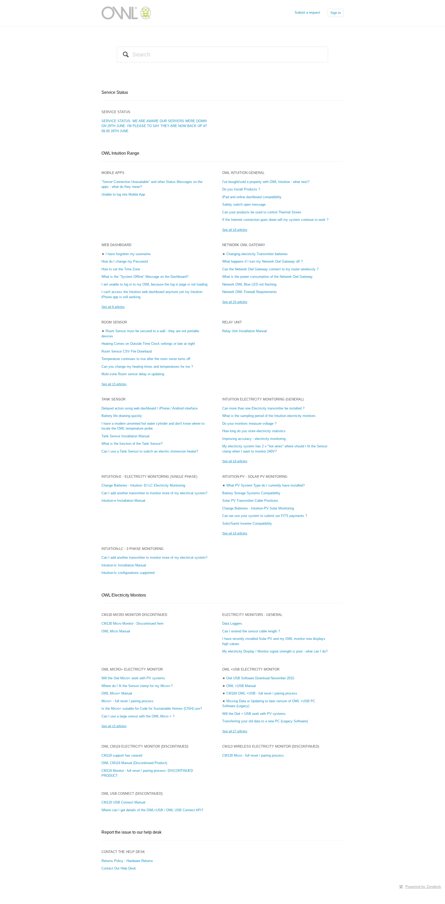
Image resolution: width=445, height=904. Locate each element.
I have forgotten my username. (128, 254)
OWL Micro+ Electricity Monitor (132, 669)
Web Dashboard (116, 245)
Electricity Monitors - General (252, 615)
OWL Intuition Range (120, 153)
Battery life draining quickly (121, 416)
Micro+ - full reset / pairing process (127, 701)
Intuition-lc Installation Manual (123, 565)
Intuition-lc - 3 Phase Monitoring (132, 549)
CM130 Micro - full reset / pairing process (253, 755)
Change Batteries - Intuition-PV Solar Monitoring (258, 508)
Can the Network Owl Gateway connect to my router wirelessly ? (270, 269)
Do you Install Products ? (241, 189)
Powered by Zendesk (423, 886)
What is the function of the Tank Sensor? (131, 444)
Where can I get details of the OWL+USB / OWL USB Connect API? (152, 810)
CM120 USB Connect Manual (123, 802)
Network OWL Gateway (243, 245)
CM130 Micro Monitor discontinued (134, 615)
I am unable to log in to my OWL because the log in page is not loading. (154, 284)
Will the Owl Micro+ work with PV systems (133, 678)
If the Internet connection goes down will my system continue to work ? (275, 220)
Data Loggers (232, 623)
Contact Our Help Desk (118, 868)
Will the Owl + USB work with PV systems (254, 714)
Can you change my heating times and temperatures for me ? (147, 367)
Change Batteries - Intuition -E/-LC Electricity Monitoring (143, 485)
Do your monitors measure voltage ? (249, 423)
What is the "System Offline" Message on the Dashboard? (144, 277)
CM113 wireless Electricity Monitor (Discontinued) (270, 746)
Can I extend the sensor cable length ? (251, 631)
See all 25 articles (234, 302)
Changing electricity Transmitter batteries (257, 254)
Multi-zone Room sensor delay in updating (132, 374)
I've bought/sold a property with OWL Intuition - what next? (265, 182)
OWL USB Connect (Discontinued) (131, 794)
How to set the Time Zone (120, 269)
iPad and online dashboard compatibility (251, 197)
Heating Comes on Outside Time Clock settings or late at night (148, 344)
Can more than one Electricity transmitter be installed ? (263, 408)
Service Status (114, 92)
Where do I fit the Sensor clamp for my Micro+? (137, 686)
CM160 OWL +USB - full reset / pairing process (261, 693)
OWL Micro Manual (115, 631)
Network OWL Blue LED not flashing (249, 284)
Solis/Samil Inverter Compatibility (247, 523)
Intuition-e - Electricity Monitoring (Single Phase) (149, 477)
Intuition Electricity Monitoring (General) (263, 399)
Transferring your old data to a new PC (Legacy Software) (265, 721)
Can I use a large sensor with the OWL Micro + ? (137, 716)
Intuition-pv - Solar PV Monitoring (254, 477)
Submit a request (307, 12)
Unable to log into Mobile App (123, 194)
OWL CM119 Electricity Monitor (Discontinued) (144, 746)
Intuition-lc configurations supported (128, 573)
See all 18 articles (234, 230)
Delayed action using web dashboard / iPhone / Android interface (149, 408)
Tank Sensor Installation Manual (125, 436)
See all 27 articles (234, 731)
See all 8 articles (113, 307)
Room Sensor (114, 322)
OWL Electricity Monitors (123, 595)
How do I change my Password (124, 261)
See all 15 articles (113, 384)
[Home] (126, 12)
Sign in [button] (335, 13)
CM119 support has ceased (121, 755)
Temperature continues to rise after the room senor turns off (145, 359)
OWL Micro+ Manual (116, 693)
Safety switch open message (244, 204)
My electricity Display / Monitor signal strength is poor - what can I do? (275, 651)
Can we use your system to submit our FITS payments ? (264, 516)
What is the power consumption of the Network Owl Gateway (267, 277)
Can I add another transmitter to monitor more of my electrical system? (154, 493)
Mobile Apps (112, 173)
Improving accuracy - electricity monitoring (254, 439)
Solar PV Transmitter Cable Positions (250, 501)
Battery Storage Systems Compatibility (251, 493)
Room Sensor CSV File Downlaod (126, 351)
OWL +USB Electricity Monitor (250, 669)
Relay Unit (232, 322)
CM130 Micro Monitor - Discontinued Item (132, 623)
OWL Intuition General (243, 173)
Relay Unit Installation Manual (244, 331)
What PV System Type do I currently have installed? (265, 485)
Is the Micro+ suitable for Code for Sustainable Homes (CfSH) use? (151, 708)
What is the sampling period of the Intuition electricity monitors (268, 416)
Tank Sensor (113, 399)
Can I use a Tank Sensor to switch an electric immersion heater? (149, 451)
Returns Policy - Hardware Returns (127, 861)
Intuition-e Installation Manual (123, 501)
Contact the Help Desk (123, 852)
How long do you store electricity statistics (254, 431)
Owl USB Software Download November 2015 (260, 678)
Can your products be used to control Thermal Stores (261, 212)
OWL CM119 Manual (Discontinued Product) (134, 763)
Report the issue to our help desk (131, 832)
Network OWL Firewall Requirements (249, 292)
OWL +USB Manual (241, 686)
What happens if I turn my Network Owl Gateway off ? (262, 261)
